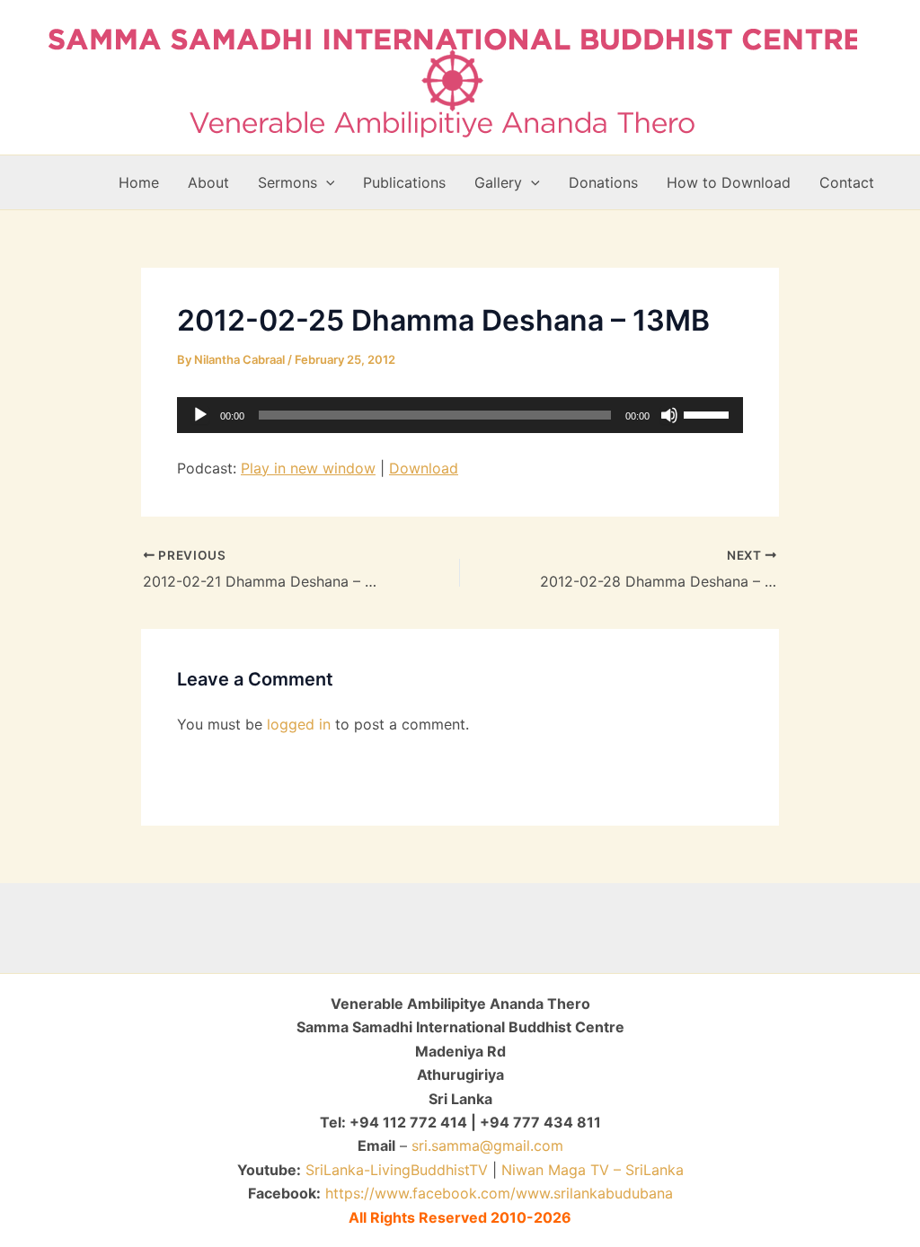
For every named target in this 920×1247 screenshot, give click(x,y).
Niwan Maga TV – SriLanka (592, 1170)
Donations (603, 182)
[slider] (709, 413)
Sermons (287, 182)
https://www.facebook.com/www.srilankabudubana (499, 1193)
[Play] (200, 415)
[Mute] (669, 415)
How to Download (729, 182)
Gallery (498, 182)
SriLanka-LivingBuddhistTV (394, 1170)
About (208, 182)
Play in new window (308, 468)
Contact (846, 182)
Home (139, 182)
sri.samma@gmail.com (487, 1145)
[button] (326, 182)
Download (423, 468)
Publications (404, 182)
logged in (299, 724)
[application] (460, 415)
